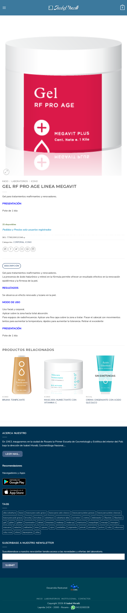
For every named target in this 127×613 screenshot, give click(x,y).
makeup (60, 522)
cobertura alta (62, 517)
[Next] (124, 382)
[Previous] (2, 382)
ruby (109, 527)
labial (40, 522)
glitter (19, 522)
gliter (11, 522)
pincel (82, 527)
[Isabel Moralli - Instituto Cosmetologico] (63, 8)
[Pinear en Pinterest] (27, 249)
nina (37, 527)
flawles (108, 517)
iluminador (30, 522)
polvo (101, 527)
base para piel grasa (12, 517)
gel (4, 522)
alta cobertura (9, 512)
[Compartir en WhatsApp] (5, 249)
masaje (104, 522)
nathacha (28, 527)
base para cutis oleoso (59, 512)
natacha (17, 527)
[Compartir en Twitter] (16, 249)
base (21, 512)
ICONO (34, 181)
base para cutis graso (36, 512)
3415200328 (82, 607)
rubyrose (118, 527)
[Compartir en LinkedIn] (33, 249)
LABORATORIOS (19, 181)
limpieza (50, 522)
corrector (76, 517)
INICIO (40, 599)
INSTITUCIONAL (69, 599)
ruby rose (7, 532)
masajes (114, 522)
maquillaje (93, 522)
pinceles (92, 527)
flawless (118, 517)
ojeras (44, 527)
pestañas (61, 527)
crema (86, 517)
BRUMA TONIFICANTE (13, 399)
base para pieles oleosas (109, 512)
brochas (38, 517)
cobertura (49, 517)
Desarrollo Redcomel (57, 587)
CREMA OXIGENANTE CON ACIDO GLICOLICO (103, 401)
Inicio (5, 181)
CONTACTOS (84, 599)
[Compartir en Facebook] (10, 249)
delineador (97, 517)
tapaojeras (28, 532)
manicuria (81, 522)
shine (17, 532)
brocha (28, 517)
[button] (4, 7)
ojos (52, 527)
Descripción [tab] (11, 266)
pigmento (72, 527)
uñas (37, 532)
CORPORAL (18, 242)
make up (70, 522)
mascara (7, 527)
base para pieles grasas (84, 512)
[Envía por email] (21, 249)
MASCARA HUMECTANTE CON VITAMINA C (60, 401)
